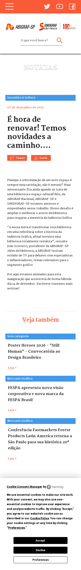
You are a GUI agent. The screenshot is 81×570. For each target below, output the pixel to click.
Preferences (40, 559)
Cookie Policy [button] (39, 518)
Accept (40, 540)
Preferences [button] (16, 527)
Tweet (20, 157)
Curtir (43, 157)
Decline (40, 550)
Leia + (12, 368)
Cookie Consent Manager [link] (24, 486)
